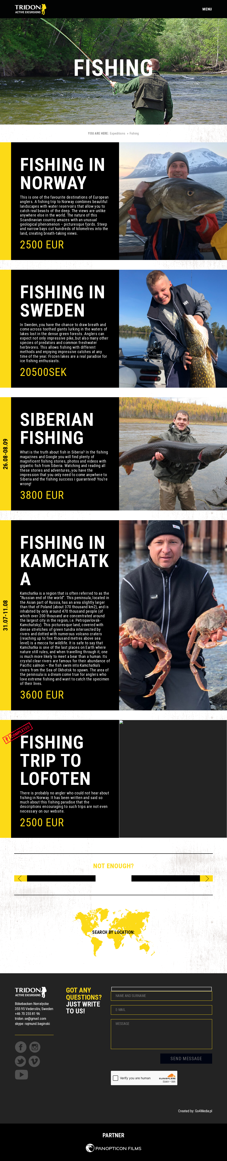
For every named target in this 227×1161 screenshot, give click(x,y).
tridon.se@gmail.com (30, 1018)
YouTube (21, 1075)
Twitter (20, 1061)
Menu (207, 9)
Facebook (21, 1047)
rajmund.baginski (37, 1023)
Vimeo (34, 1061)
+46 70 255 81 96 (27, 1013)
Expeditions (117, 133)
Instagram (34, 1047)
